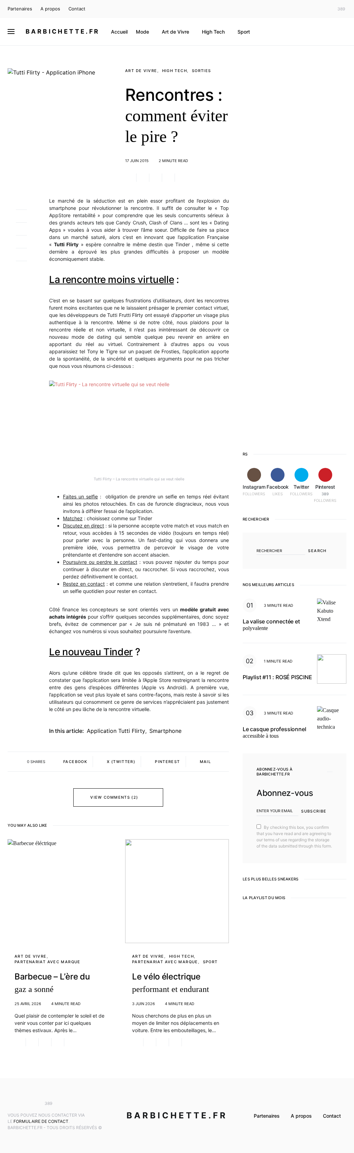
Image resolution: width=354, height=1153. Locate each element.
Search (317, 550)
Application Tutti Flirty (116, 730)
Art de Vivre (141, 70)
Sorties (201, 70)
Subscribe (313, 811)
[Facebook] (313, 9)
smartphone (165, 730)
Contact (76, 8)
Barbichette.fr (63, 31)
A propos (50, 8)
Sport (210, 961)
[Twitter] (323, 9)
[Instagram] (303, 9)
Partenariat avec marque (48, 961)
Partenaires (20, 8)
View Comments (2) (114, 797)
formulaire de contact (40, 1121)
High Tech (174, 70)
